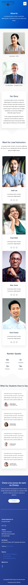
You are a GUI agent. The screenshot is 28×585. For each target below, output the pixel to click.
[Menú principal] (24, 3)
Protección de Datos (10, 558)
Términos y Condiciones (11, 554)
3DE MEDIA (17, 582)
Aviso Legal (8, 556)
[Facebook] (11, 200)
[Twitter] (14, 200)
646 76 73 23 (10, 546)
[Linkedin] (17, 200)
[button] (14, 501)
